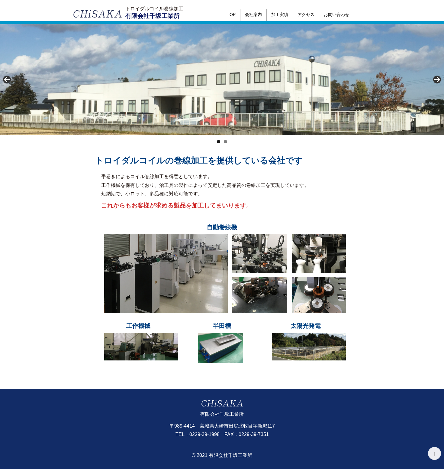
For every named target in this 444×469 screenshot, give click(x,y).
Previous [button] (7, 79)
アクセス (306, 14)
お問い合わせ (336, 14)
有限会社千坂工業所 (152, 15)
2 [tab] (225, 141)
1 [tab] (218, 141)
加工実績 (279, 14)
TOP (231, 14)
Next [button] (437, 79)
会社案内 (253, 14)
